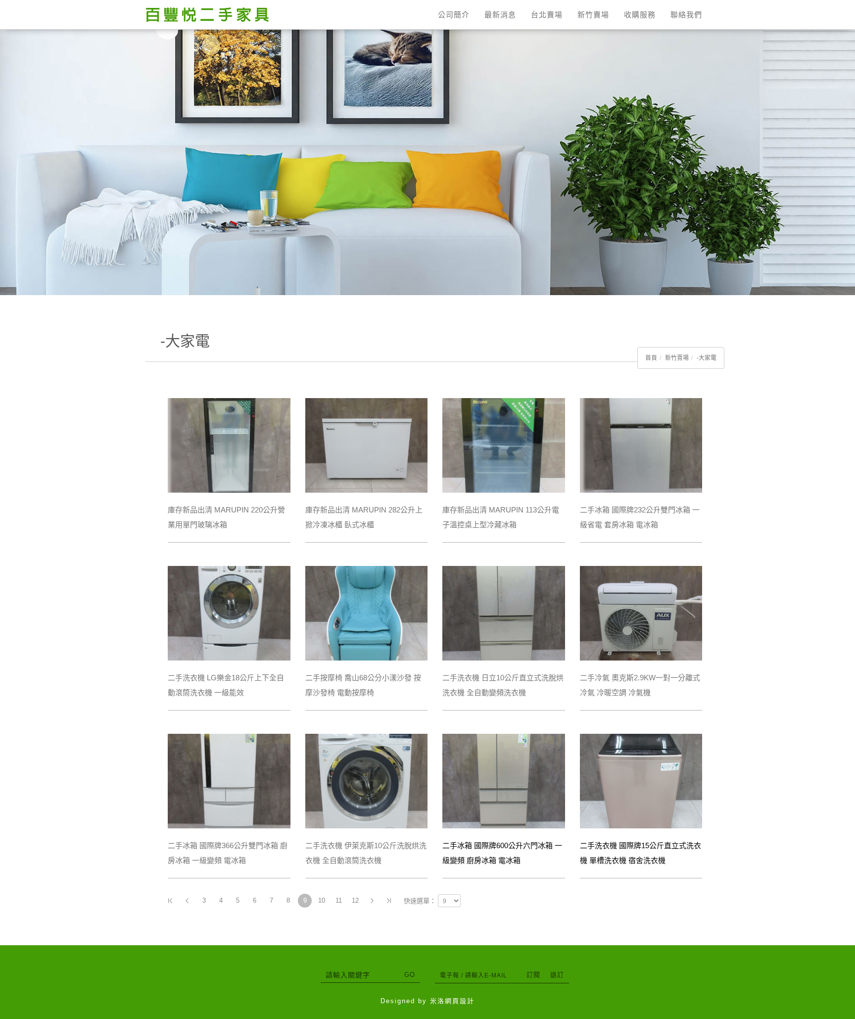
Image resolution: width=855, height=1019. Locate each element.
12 (355, 900)
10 (321, 900)
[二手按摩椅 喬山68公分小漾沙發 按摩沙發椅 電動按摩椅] (366, 612)
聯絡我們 (686, 14)
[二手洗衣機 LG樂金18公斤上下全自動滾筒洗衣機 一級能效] (229, 612)
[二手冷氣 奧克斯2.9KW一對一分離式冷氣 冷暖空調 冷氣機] (641, 612)
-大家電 (706, 358)
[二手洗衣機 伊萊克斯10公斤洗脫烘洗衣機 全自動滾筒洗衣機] (366, 780)
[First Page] (170, 901)
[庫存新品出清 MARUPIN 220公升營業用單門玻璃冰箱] (229, 444)
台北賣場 (547, 14)
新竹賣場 (593, 14)
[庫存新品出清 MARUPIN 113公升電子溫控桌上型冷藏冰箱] (503, 444)
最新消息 (500, 14)
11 (338, 900)
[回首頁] (207, 14)
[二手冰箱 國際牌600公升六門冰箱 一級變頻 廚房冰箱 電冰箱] (503, 780)
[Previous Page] (187, 901)
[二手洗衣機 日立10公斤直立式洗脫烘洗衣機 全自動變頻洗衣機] (503, 612)
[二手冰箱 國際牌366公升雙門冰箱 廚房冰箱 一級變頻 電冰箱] (229, 780)
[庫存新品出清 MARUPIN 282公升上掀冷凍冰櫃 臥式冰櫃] (366, 444)
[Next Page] (372, 901)
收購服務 (640, 14)
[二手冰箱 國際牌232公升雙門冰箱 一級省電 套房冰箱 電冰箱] (641, 444)
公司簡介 (454, 14)
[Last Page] (389, 901)
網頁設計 (460, 1001)
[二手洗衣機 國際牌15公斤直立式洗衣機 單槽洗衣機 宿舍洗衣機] (641, 780)
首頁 (651, 358)
